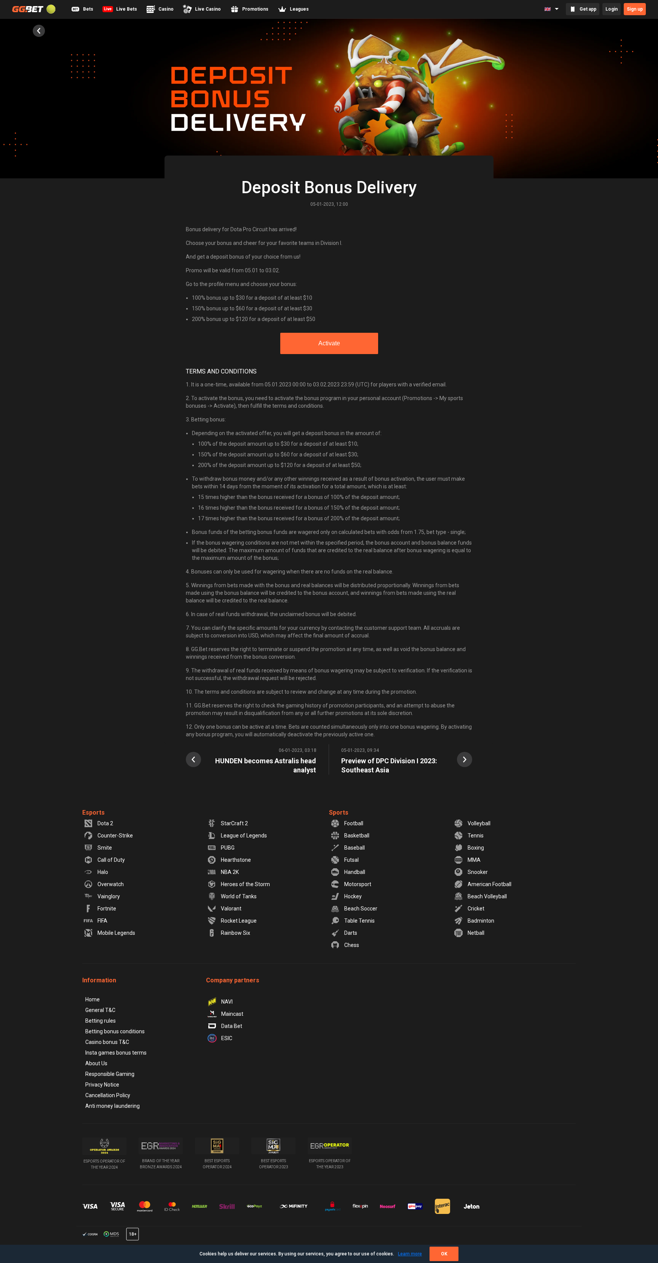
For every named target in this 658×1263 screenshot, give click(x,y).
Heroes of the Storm (245, 884)
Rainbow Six (235, 933)
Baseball (354, 848)
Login (611, 9)
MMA (474, 860)
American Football (489, 884)
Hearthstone (236, 860)
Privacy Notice (102, 1085)
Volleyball (479, 823)
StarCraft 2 (234, 823)
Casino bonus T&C (107, 1042)
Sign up (635, 9)
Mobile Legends (116, 933)
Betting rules (100, 1021)
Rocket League (239, 921)
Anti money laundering (112, 1106)
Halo (102, 872)
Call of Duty (111, 860)
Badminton (481, 921)
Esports (93, 812)
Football (353, 823)
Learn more (410, 1254)
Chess (351, 945)
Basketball (356, 835)
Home (92, 999)
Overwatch (110, 884)
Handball (354, 872)
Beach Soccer (360, 909)
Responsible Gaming (109, 1074)
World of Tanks (239, 896)
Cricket (476, 909)
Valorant (231, 909)
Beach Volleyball (487, 896)
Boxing (476, 848)
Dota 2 (105, 823)
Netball (476, 933)
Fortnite (106, 909)
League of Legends (244, 835)
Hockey (353, 896)
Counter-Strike (115, 835)
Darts (350, 933)
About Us (96, 1063)
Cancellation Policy (107, 1095)
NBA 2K (230, 872)
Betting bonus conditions (115, 1031)
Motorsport (357, 884)
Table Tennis (359, 921)
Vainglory (108, 896)
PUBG (228, 848)
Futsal (351, 860)
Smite (104, 848)
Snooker (478, 872)
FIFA (102, 921)
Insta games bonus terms (116, 1053)
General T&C (100, 1010)
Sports (338, 812)
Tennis (476, 835)
